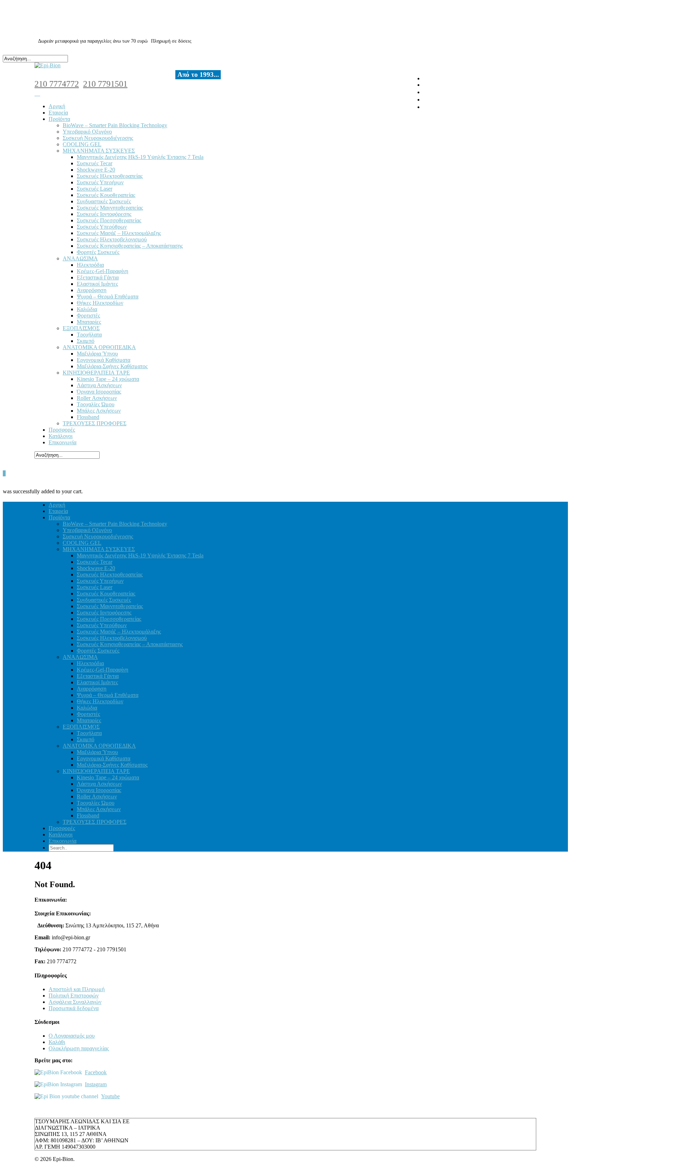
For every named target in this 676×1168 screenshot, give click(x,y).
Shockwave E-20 (96, 170)
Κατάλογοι (61, 436)
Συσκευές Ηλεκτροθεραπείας (110, 176)
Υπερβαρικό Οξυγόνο (87, 132)
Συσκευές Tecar (94, 163)
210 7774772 (57, 83)
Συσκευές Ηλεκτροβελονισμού (112, 239)
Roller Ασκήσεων (97, 398)
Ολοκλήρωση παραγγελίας (79, 1048)
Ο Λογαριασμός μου (72, 1036)
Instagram (96, 1084)
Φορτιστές (88, 316)
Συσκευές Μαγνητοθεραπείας (110, 208)
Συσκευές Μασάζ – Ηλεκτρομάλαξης (119, 233)
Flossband (88, 417)
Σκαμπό (85, 341)
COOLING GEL (82, 144)
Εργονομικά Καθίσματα (103, 360)
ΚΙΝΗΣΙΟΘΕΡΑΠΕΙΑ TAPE (96, 373)
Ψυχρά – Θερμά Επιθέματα (107, 296)
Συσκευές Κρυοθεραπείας (106, 195)
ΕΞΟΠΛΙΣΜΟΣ (81, 328)
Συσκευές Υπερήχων (100, 182)
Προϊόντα (59, 119)
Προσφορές (62, 430)
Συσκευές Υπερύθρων (102, 227)
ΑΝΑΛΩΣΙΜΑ (80, 258)
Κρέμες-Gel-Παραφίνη (102, 271)
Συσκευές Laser (94, 189)
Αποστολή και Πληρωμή (77, 989)
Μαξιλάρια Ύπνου (97, 354)
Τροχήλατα (89, 335)
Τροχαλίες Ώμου (95, 404)
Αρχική (57, 106)
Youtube (110, 1096)
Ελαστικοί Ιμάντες (97, 284)
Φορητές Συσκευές (98, 252)
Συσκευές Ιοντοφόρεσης (104, 214)
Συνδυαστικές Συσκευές (104, 201)
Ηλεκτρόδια (90, 265)
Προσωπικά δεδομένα (74, 1008)
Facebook (96, 1072)
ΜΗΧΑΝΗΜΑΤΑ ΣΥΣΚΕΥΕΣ (99, 151)
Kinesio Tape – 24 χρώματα (108, 379)
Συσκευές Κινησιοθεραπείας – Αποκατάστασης (130, 246)
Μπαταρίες (89, 322)
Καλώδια (87, 309)
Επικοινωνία (62, 442)
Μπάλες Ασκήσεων (99, 411)
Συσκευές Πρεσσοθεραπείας (109, 220)
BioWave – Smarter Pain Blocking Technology (115, 125)
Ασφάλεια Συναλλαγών (75, 1002)
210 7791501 (105, 83)
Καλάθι (57, 1042)
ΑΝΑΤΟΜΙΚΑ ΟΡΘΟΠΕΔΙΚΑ (99, 347)
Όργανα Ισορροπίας (99, 392)
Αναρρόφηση (91, 290)
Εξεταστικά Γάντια (98, 277)
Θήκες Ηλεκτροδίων (100, 303)
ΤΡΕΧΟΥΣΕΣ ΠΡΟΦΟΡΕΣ (94, 423)
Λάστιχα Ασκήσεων (99, 385)
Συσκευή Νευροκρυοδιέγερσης (98, 138)
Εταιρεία (58, 113)
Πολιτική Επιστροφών (74, 996)
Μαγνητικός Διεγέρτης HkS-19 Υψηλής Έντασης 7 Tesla (140, 157)
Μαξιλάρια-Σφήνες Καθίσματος (112, 366)
